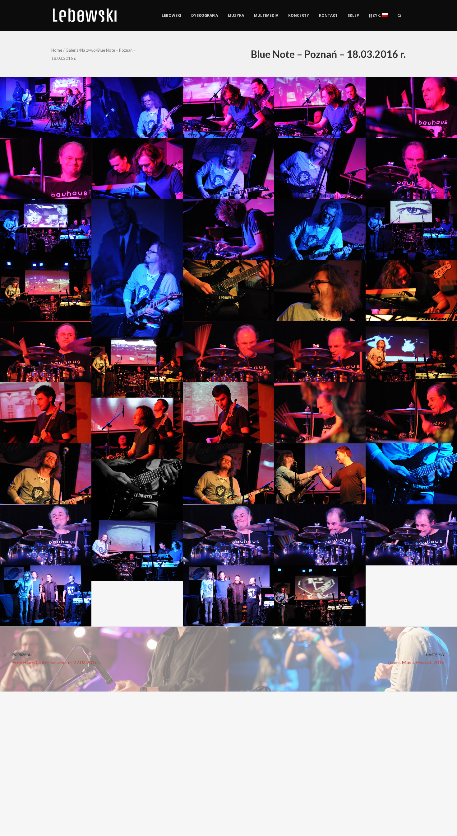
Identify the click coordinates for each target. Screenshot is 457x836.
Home (56, 50)
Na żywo (88, 50)
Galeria (72, 50)
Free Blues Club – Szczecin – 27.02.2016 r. (56, 658)
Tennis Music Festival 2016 (416, 658)
